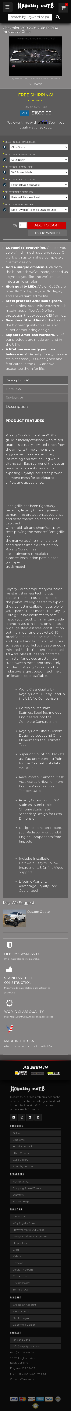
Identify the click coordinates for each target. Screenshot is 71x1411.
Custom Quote (38, 912)
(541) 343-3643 (21, 1339)
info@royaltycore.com (27, 1346)
